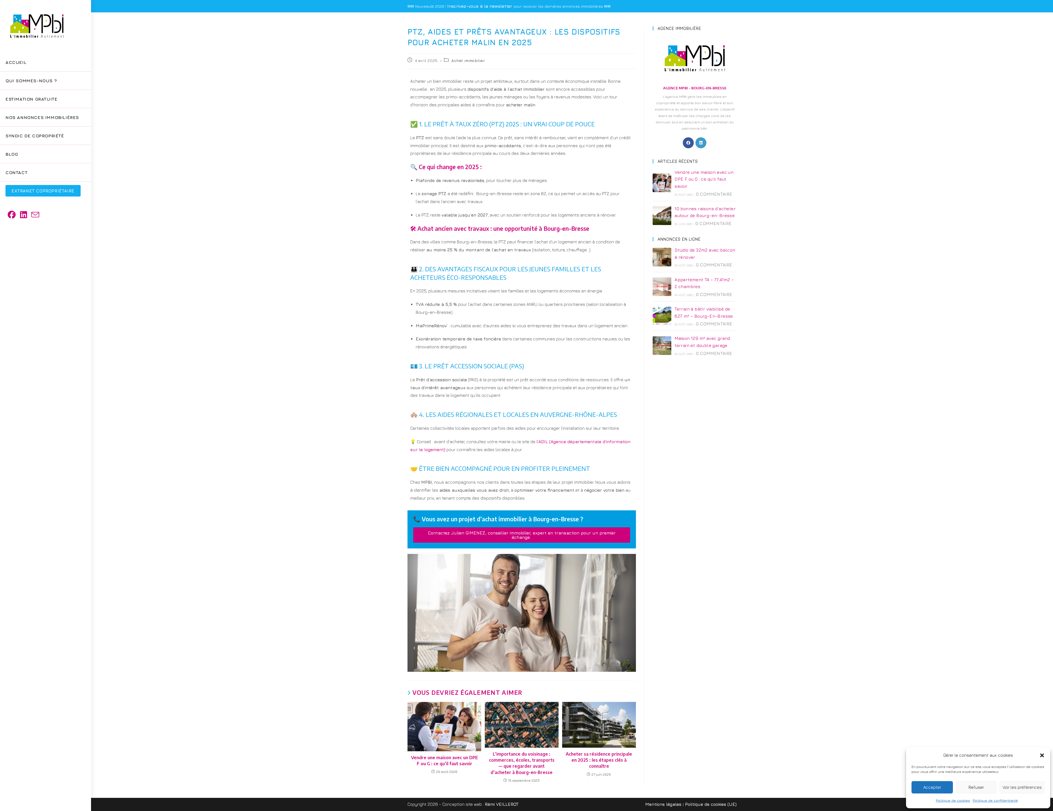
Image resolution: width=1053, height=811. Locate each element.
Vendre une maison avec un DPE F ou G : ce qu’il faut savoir (444, 760)
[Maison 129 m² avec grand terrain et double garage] (662, 345)
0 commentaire (714, 194)
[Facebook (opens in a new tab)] (11, 215)
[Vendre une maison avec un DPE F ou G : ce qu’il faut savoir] (662, 182)
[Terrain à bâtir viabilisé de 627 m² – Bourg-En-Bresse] (662, 316)
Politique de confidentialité (995, 800)
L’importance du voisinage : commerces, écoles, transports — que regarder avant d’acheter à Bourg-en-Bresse (521, 763)
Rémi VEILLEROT (502, 804)
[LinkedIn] (700, 142)
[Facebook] (688, 142)
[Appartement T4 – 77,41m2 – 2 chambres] (662, 286)
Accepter (932, 787)
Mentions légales (663, 804)
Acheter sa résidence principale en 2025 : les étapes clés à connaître (599, 760)
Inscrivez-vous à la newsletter (480, 6)
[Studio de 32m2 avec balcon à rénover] (662, 257)
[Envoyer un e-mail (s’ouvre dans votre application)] (35, 215)
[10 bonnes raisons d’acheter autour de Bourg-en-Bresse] (662, 215)
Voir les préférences (1022, 787)
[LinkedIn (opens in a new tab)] (23, 215)
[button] (1042, 755)
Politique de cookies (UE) (711, 804)
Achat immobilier (468, 60)
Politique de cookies (953, 800)
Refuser (976, 787)
